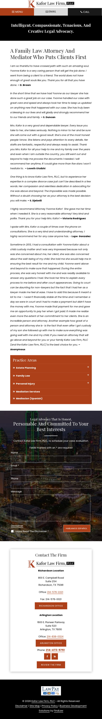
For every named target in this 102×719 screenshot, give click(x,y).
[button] (17, 12)
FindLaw (58, 710)
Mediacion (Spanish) (29, 398)
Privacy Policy (50, 705)
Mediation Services (28, 391)
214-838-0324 (55, 636)
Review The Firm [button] (51, 664)
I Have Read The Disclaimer (32, 531)
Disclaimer (17, 525)
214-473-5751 (55, 650)
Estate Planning (26, 367)
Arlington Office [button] (51, 643)
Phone (14, 478)
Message (16, 491)
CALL (86, 12)
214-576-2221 (55, 592)
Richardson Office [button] (51, 605)
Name (14, 452)
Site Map (35, 705)
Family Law (23, 375)
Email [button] (52, 11)
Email (15, 465)
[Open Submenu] (88, 367)
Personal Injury (25, 383)
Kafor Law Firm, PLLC (43, 701)
